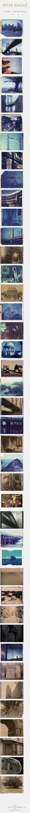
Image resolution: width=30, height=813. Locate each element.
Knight (15, 5)
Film (18, 14)
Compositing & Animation (19, 11)
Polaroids (12, 14)
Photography (7, 11)
